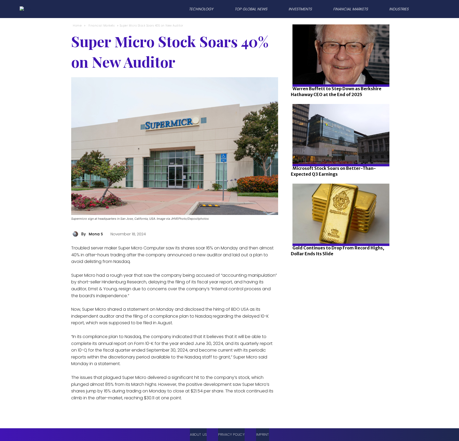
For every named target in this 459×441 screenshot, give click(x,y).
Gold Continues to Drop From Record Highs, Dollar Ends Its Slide (337, 250)
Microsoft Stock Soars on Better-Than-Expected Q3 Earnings (333, 171)
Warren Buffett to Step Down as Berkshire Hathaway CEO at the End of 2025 (336, 91)
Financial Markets (101, 26)
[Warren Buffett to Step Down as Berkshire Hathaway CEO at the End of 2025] (339, 72)
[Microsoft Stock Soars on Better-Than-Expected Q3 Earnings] (339, 152)
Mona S (96, 234)
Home (77, 26)
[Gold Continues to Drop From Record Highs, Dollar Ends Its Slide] (339, 231)
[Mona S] (76, 234)
